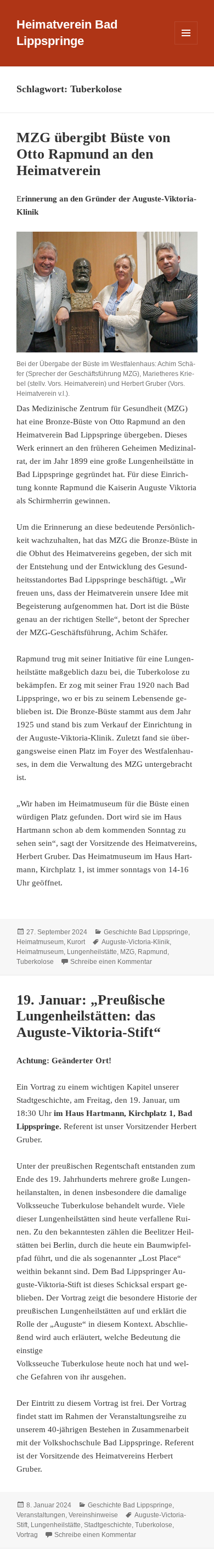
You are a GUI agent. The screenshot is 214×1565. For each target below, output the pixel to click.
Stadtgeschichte (108, 1525)
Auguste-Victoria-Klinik (136, 942)
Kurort (76, 942)
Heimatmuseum (40, 942)
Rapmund (152, 952)
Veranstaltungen (40, 1515)
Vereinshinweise (93, 1515)
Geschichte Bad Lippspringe (146, 932)
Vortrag (27, 1535)
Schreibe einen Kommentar (111, 962)
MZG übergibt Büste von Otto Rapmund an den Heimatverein (93, 154)
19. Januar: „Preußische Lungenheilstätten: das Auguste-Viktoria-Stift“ (90, 1016)
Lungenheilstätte (92, 952)
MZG (127, 952)
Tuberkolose (35, 962)
